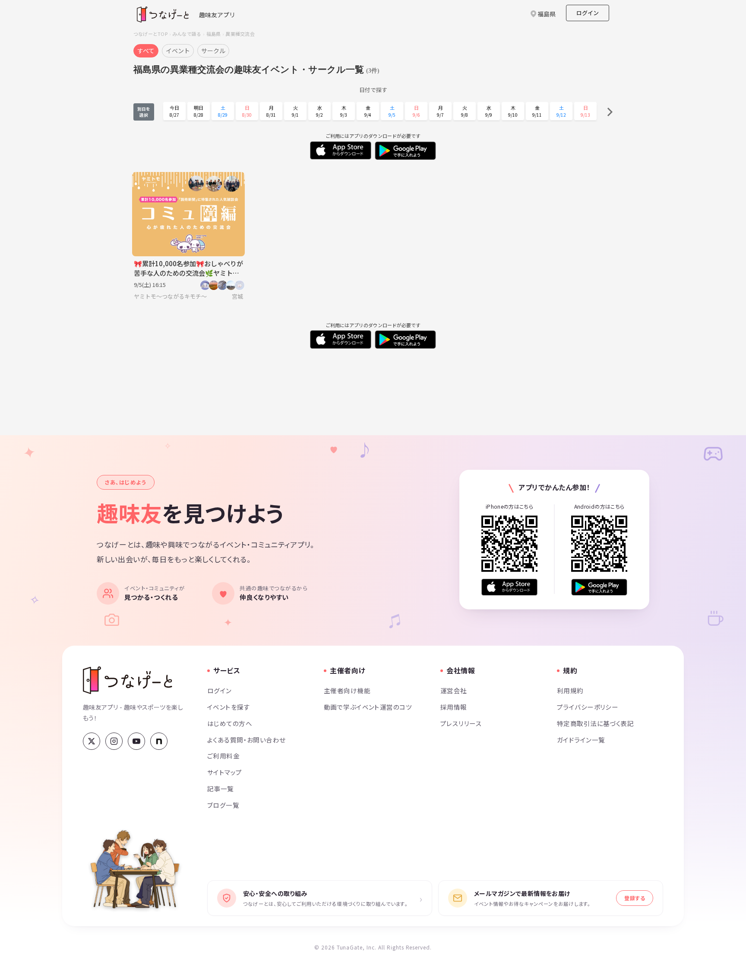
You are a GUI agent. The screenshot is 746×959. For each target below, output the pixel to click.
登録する (634, 898)
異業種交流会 (239, 33)
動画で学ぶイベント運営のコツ (368, 706)
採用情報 (453, 706)
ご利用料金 (223, 755)
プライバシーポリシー (587, 706)
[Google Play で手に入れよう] (599, 587)
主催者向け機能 (347, 690)
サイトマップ (224, 772)
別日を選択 (143, 112)
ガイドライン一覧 (581, 739)
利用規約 (570, 690)
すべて (146, 50)
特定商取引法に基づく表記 (595, 723)
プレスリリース (461, 723)
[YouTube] (136, 741)
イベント (178, 50)
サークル (213, 50)
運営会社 (453, 690)
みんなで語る (186, 33)
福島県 (213, 33)
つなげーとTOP (150, 33)
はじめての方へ (229, 723)
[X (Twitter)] (91, 741)
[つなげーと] (127, 680)
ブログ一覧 (223, 804)
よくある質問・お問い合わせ (246, 739)
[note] (159, 741)
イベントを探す (228, 706)
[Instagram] (114, 741)
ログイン (587, 13)
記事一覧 (220, 788)
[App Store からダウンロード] (509, 587)
